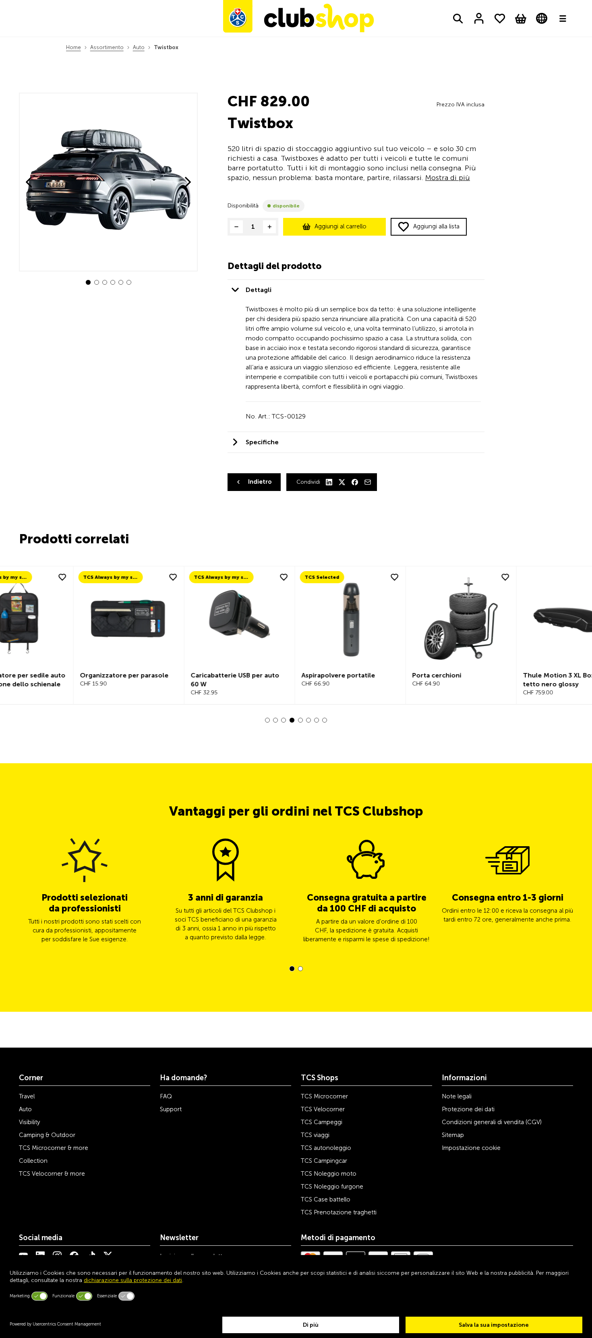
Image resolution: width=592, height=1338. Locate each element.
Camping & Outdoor (47, 1135)
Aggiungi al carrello (340, 226)
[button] (88, 282)
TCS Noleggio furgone (332, 1186)
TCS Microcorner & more (53, 1148)
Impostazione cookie (471, 1148)
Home (73, 47)
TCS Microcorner (324, 1096)
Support (171, 1109)
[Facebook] (355, 482)
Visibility (29, 1122)
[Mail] (367, 482)
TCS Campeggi (321, 1122)
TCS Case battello (325, 1199)
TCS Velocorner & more (52, 1173)
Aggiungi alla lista (436, 226)
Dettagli (258, 290)
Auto (139, 47)
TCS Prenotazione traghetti (339, 1212)
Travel (27, 1096)
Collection (33, 1160)
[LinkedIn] (329, 482)
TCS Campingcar (324, 1160)
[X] (342, 482)
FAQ (166, 1096)
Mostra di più (447, 177)
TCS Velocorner (323, 1109)
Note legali (457, 1096)
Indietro (260, 481)
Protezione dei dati (468, 1109)
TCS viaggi (315, 1135)
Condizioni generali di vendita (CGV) (492, 1122)
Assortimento (107, 47)
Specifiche (262, 442)
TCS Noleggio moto (328, 1173)
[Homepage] (298, 18)
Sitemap (453, 1135)
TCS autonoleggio (326, 1148)
